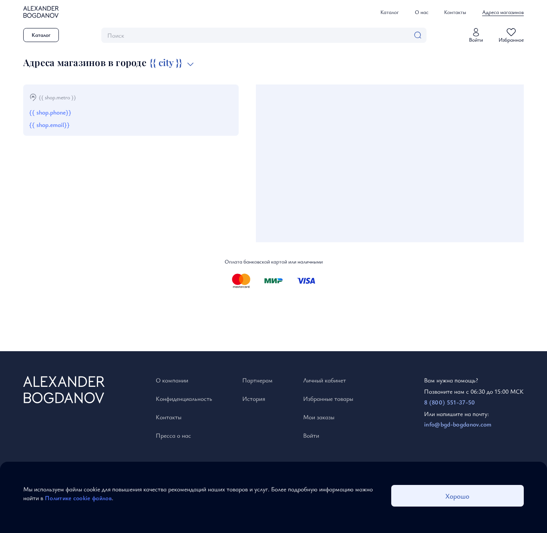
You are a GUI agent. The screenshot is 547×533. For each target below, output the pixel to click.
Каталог (389, 12)
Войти (311, 435)
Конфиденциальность (184, 398)
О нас (421, 12)
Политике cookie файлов (78, 498)
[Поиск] (417, 35)
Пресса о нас (173, 435)
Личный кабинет (324, 380)
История (253, 398)
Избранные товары (328, 398)
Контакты (455, 12)
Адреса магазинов (503, 12)
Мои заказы (318, 417)
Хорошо (457, 496)
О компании (172, 380)
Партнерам (257, 380)
